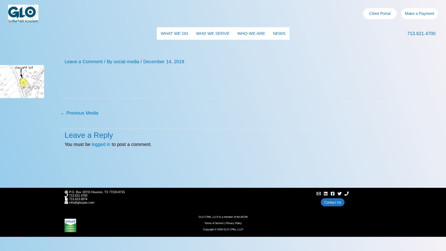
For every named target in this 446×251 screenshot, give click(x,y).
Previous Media (79, 113)
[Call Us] (346, 194)
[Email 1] (319, 194)
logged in (101, 144)
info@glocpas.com (81, 202)
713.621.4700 (421, 33)
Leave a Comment (84, 61)
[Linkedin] (326, 194)
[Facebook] (333, 194)
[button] (380, 13)
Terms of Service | (215, 223)
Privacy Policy (234, 223)
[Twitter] (340, 194)
